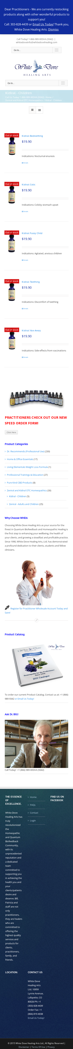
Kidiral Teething (31, 281)
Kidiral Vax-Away (31, 330)
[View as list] (39, 110)
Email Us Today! (36, 1018)
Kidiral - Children (17, 496)
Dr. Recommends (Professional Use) (25, 451)
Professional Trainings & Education (25, 474)
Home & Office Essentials (20, 459)
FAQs (32, 804)
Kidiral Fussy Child (32, 233)
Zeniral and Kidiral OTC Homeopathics (27, 490)
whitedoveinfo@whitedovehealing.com (36, 42)
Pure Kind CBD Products (19, 482)
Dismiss (53, 29)
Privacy (51, 1046)
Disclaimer (24, 1046)
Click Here (11, 432)
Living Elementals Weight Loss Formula (27, 467)
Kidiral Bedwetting (32, 135)
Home (33, 797)
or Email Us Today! (24, 698)
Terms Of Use (38, 1046)
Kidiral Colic (28, 184)
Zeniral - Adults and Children (24, 504)
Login (33, 820)
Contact (34, 812)
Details (26, 163)
